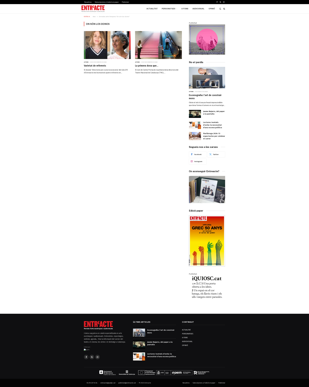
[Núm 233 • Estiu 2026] (207, 266)
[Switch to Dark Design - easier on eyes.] (220, 9)
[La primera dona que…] (158, 45)
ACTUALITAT (152, 9)
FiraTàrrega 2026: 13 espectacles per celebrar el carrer (214, 136)
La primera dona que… (146, 65)
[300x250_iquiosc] (207, 305)
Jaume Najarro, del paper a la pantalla (214, 112)
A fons (86, 62)
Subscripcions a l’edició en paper (107, 2)
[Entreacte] (93, 8)
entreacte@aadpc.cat (107, 383)
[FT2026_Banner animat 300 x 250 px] (207, 54)
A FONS (184, 9)
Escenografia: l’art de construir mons (205, 97)
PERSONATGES (168, 9)
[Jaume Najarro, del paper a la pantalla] (195, 114)
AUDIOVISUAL (198, 9)
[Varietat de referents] (107, 45)
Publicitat (125, 2)
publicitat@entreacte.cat (127, 383)
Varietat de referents (95, 65)
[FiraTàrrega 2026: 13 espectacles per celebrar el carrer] (195, 136)
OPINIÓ (212, 9)
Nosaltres (88, 2)
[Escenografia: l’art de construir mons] (207, 77)
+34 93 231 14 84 (91, 383)
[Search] (224, 8)
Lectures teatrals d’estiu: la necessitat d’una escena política (212, 125)
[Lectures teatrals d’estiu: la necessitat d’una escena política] (195, 125)
